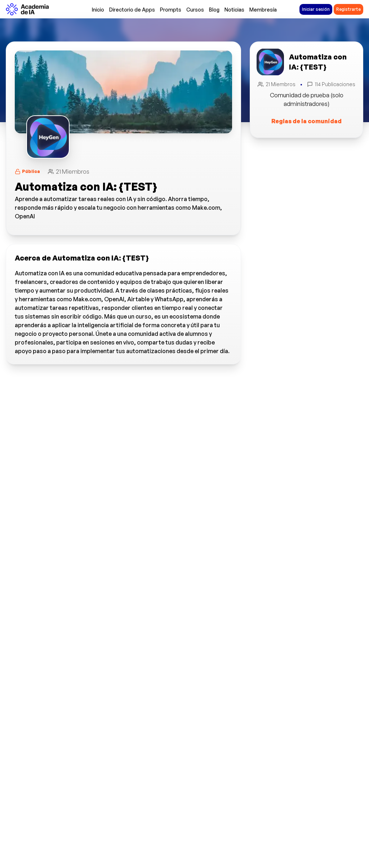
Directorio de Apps (132, 9)
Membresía (263, 9)
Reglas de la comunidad (306, 121)
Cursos (195, 9)
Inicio (98, 9)
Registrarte (348, 9)
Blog (214, 9)
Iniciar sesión (316, 9)
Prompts (170, 9)
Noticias (234, 9)
